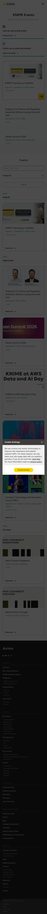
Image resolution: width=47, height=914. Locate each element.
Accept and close (23, 470)
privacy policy (36, 462)
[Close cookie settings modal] (42, 442)
